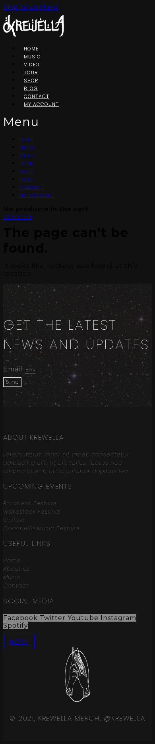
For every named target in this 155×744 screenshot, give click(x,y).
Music (27, 147)
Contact (32, 187)
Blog (26, 179)
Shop (26, 171)
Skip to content (30, 7)
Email (14, 369)
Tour (26, 163)
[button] (40, 121)
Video (27, 155)
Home (26, 139)
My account (41, 104)
